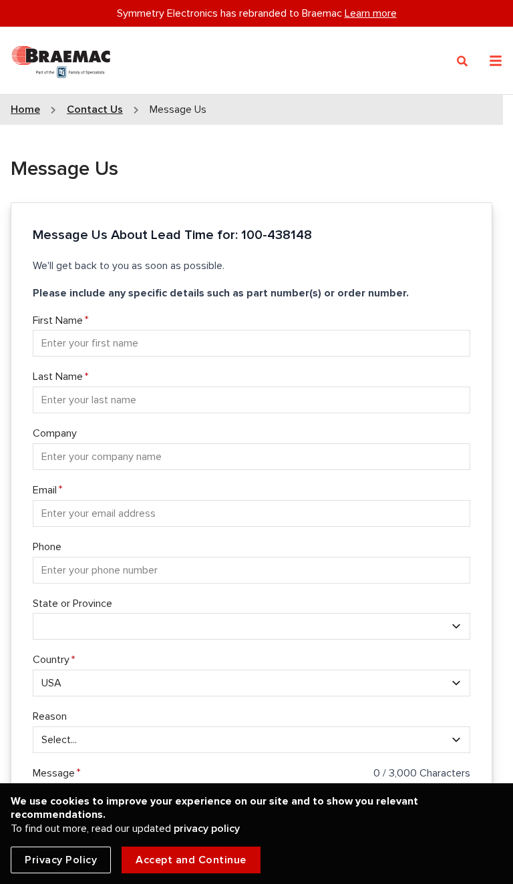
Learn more (371, 13)
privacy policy (207, 828)
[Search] (463, 61)
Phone (47, 547)
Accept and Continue (191, 860)
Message (54, 773)
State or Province (72, 603)
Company (55, 433)
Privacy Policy (61, 860)
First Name (58, 320)
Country (51, 659)
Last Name (58, 376)
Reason (50, 716)
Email (45, 490)
